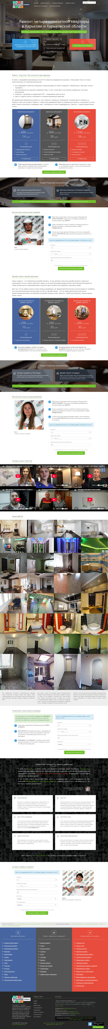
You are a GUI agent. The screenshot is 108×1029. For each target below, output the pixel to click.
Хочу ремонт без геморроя (83, 45)
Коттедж (6, 969)
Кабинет (42, 960)
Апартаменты (8, 960)
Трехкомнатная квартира (48, 924)
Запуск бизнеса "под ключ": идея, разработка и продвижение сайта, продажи (54, 1023)
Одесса (75, 1019)
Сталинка (101, 924)
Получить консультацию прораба (71, 268)
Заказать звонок (99, 1027)
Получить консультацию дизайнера (71, 453)
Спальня (43, 951)
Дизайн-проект (45, 3)
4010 (61, 1024)
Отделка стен (80, 943)
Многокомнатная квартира (91, 924)
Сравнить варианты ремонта (54, 172)
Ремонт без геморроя (40, 6)
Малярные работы (82, 951)
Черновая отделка (82, 963)
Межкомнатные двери (83, 969)
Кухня (42, 954)
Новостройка (8, 954)
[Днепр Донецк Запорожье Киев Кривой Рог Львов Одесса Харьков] (89, 2)
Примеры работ (70, 3)
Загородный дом (9, 971)
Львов (71, 1019)
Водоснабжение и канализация (85, 977)
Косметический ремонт (11, 943)
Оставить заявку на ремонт (37, 913)
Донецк (76, 1018)
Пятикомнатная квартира (77, 924)
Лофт (6, 963)
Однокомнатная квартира (20, 924)
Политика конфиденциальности (19, 1024)
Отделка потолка (81, 949)
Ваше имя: (53, 245)
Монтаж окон (80, 986)
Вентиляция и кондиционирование (87, 980)
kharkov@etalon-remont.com (70, 1008)
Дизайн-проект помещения (48, 974)
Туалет (42, 946)
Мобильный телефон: (56, 251)
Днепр (72, 1018)
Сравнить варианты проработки (54, 355)
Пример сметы (26, 158)
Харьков (79, 1019)
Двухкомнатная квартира (34, 924)
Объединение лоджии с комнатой (86, 966)
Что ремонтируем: (21, 902)
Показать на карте (59, 1006)
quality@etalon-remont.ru (73, 1011)
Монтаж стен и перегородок (84, 971)
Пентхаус (7, 966)
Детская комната (45, 963)
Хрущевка (4, 925)
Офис (6, 974)
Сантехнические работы (83, 957)
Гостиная (43, 957)
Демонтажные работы (83, 960)
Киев (86, 1018)
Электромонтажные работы (84, 954)
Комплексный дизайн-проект (13, 980)
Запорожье (81, 1018)
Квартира (7, 951)
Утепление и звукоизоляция (84, 983)
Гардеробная (44, 969)
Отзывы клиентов (57, 3)
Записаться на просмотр (74, 752)
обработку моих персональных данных (79, 265)
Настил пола (80, 946)
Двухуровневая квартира (14, 925)
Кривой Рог (90, 1018)
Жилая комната (45, 949)
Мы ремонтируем (55, 6)
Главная (35, 1001)
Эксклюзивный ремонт (11, 949)
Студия (6, 957)
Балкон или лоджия (46, 966)
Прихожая (43, 971)
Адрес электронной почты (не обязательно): (61, 257)
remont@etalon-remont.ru (74, 1013)
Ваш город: (60, 741)
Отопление (79, 974)
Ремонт (36, 3)
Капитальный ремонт (10, 946)
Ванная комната (45, 943)
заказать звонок (63, 1010)
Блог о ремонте (37, 1016)
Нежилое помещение (10, 977)
